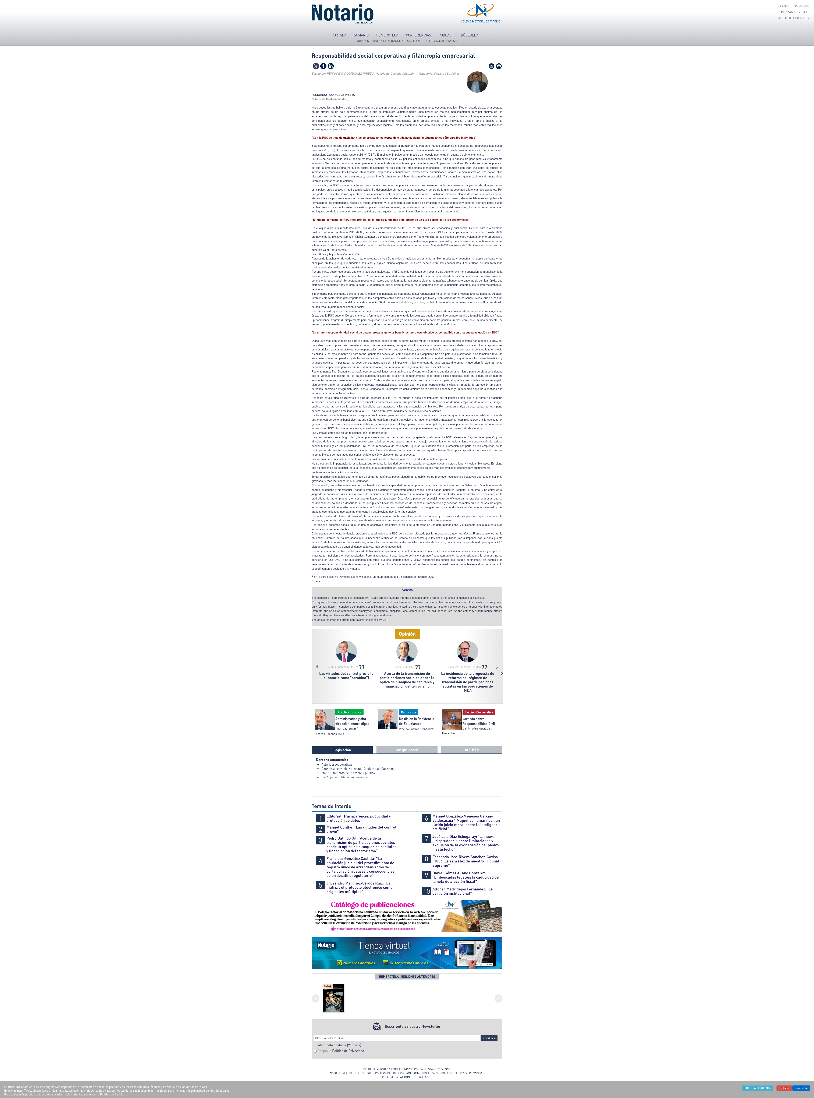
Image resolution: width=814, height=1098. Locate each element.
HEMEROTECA (381, 1069)
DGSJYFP (472, 750)
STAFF (432, 1069)
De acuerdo (801, 1088)
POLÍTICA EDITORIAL (360, 1073)
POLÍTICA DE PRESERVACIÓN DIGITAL (398, 1073)
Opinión (407, 634)
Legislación (342, 750)
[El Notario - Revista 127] (333, 997)
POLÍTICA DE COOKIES (437, 1073)
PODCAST (420, 1069)
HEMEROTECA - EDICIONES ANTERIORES (407, 976)
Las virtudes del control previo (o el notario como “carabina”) (346, 675)
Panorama (408, 712)
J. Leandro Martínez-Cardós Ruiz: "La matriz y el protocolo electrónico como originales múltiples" (359, 887)
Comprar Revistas (793, 12)
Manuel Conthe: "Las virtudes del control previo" (361, 829)
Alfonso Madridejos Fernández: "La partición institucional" (462, 891)
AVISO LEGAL (338, 1073)
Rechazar (784, 1088)
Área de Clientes (793, 18)
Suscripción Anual (793, 6)
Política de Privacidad (348, 1051)
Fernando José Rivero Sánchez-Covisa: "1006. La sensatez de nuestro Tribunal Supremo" (465, 861)
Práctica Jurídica (349, 712)
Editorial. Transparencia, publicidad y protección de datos (358, 818)
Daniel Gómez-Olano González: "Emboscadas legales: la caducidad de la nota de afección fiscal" (465, 877)
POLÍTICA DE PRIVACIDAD (468, 1073)
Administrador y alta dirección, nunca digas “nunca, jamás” (352, 723)
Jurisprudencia (407, 750)
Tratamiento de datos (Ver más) (338, 1045)
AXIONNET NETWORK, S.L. (416, 1077)
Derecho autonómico (332, 760)
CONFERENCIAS (402, 1069)
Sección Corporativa (479, 712)
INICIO (367, 1069)
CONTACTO (444, 1069)
